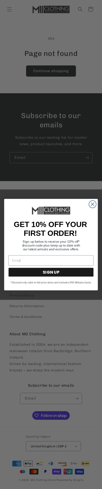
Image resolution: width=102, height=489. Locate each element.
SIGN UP (51, 272)
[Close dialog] (92, 204)
